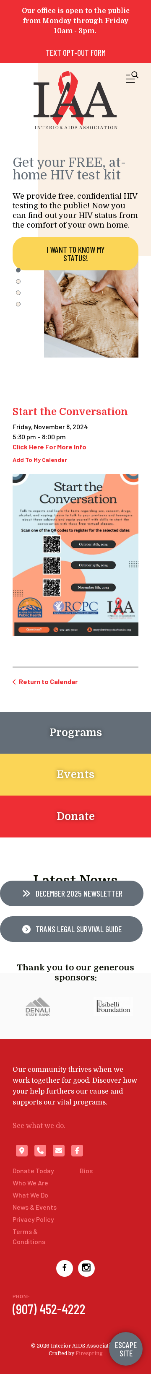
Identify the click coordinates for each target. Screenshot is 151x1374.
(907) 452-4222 (49, 1308)
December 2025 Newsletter (78, 893)
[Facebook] (77, 1150)
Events (75, 774)
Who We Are (30, 1183)
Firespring (89, 1353)
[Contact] (58, 1150)
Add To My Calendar (40, 459)
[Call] (40, 1150)
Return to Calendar (48, 681)
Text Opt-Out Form (76, 52)
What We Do (30, 1195)
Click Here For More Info (49, 447)
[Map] (21, 1150)
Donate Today (33, 1170)
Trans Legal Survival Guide (78, 929)
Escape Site (126, 1349)
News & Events (35, 1207)
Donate (76, 816)
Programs (75, 732)
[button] (132, 79)
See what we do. (39, 1126)
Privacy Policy (33, 1219)
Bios (86, 1170)
